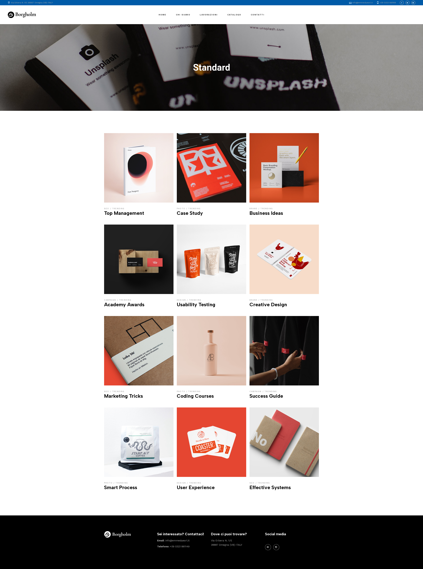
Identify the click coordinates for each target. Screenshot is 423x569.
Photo (181, 209)
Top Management (124, 213)
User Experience (196, 487)
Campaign (110, 300)
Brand (254, 209)
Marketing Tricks (123, 396)
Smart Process (120, 487)
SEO (107, 209)
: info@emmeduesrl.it (173, 540)
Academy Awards (124, 304)
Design (182, 300)
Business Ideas (266, 213)
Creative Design (268, 304)
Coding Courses (195, 396)
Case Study (190, 213)
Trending (118, 209)
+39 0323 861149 (173, 546)
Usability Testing (196, 304)
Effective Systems (270, 487)
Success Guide (266, 396)
